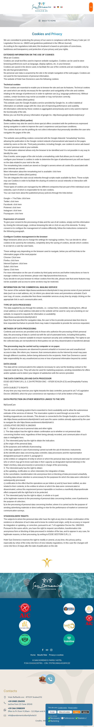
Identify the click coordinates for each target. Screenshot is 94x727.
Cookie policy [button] (62, 708)
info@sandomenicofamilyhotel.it (22, 715)
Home (32, 655)
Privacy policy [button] (72, 708)
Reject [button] (77, 712)
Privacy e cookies (56, 655)
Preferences (69, 718)
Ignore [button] (85, 712)
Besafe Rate (42, 655)
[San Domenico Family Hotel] (55, 7)
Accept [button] (52, 712)
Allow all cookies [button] (64, 712)
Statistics (82, 718)
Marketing (54, 721)
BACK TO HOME (49, 20)
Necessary (55, 718)
